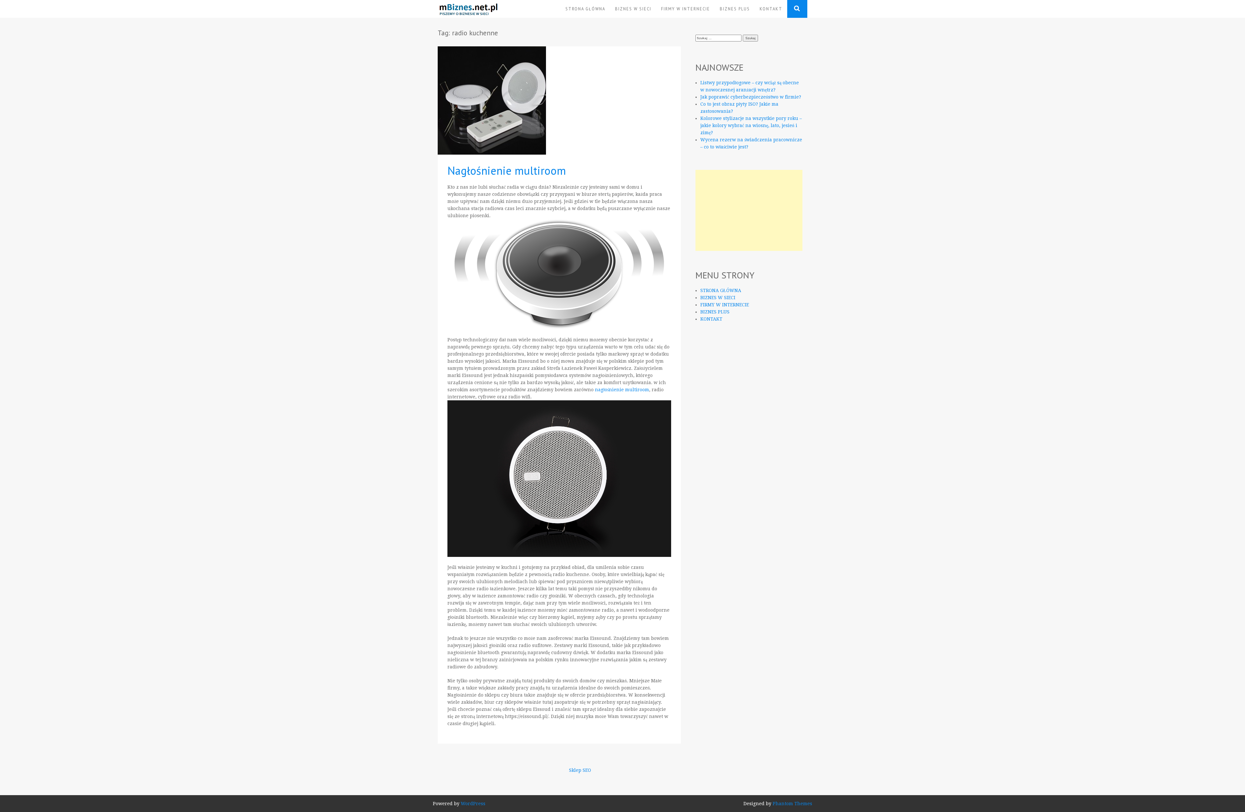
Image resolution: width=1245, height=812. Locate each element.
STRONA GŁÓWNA (585, 8)
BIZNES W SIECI (633, 8)
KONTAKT (771, 8)
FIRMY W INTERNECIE (685, 8)
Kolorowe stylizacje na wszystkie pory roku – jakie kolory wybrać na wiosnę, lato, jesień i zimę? (751, 125)
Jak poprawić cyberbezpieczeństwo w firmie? (750, 97)
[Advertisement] (748, 210)
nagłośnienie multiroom (622, 389)
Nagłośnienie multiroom (506, 170)
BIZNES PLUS (735, 8)
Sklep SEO (580, 770)
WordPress (473, 803)
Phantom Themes (792, 803)
